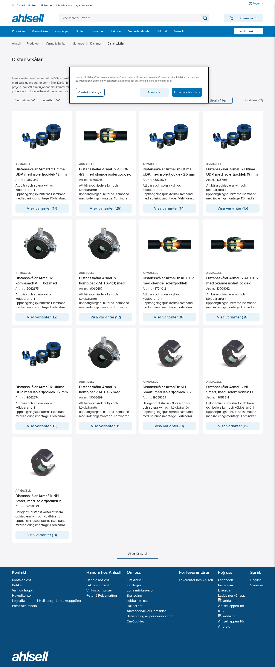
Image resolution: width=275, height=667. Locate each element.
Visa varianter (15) (232, 208)
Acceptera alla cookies (187, 92)
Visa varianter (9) (169, 426)
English (255, 580)
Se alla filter (218, 100)
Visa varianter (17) (42, 208)
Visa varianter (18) (169, 317)
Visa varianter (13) (42, 426)
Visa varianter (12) (42, 317)
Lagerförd (48, 100)
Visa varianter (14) (169, 208)
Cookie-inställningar (90, 92)
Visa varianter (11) (106, 426)
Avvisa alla (154, 92)
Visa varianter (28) (105, 208)
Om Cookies (135, 621)
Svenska (256, 585)
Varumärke (22, 100)
